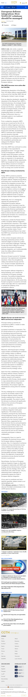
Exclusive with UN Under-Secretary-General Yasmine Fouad (13, 610)
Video (16, 651)
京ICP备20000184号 (18, 685)
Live (2, 653)
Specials (3, 656)
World (16, 638)
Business (17, 641)
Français (3, 671)
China (2, 638)
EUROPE (3, 658)
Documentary (4, 678)
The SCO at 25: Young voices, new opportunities (14, 614)
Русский (3, 676)
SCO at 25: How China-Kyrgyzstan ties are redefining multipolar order (13, 620)
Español (3, 668)
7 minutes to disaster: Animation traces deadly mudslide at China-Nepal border (14, 552)
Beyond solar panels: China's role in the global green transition (13, 624)
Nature (16, 648)
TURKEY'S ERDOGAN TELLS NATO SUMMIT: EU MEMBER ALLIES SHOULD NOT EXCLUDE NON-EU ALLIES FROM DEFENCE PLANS (13, 577)
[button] (3, 548)
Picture (3, 651)
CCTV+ (3, 681)
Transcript (17, 656)
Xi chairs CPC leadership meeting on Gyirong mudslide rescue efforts (13, 509)
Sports (2, 646)
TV (14, 7)
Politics (3, 641)
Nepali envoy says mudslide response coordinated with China (11, 531)
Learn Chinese (18, 658)
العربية (2, 673)
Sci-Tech (3, 643)
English (3, 666)
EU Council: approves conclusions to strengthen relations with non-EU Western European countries (13, 582)
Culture (16, 643)
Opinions (17, 646)
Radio (9, 7)
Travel (2, 648)
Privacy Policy (3, 695)
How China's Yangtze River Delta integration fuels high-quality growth (12, 587)
